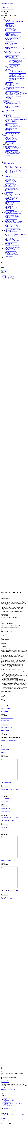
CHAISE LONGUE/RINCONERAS (15, 21)
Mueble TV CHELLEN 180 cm (7, 742)
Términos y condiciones (8, 1100)
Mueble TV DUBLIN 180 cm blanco (8, 792)
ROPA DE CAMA (10, 137)
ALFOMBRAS (9, 143)
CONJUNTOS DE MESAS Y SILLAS (15, 46)
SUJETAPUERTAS (11, 120)
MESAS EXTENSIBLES (12, 35)
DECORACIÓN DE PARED (13, 121)
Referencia (3, 596)
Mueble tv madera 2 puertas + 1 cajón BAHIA (10, 890)
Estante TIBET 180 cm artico (7, 801)
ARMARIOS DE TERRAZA (13, 152)
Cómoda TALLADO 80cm (6, 720)
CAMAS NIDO (10, 67)
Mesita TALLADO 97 (5, 711)
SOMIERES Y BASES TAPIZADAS (15, 87)
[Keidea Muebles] (5, 1082)
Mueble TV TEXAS (4, 830)
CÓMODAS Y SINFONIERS (13, 66)
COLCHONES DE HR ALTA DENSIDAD (16, 93)
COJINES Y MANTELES (12, 142)
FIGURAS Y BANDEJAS (12, 125)
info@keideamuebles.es (6, 1121)
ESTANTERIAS (10, 41)
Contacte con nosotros (8, 3)
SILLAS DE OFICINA (14, 64)
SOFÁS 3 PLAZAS (11, 29)
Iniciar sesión (4, 264)
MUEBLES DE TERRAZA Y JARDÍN (12, 146)
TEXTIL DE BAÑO (11, 141)
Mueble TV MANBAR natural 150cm (8, 820)
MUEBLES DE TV (11, 33)
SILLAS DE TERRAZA (12, 150)
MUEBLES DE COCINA (15, 126)
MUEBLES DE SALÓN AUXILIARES (15, 48)
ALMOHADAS (10, 85)
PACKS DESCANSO (8, 88)
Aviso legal (6, 1108)
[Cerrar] (1, 1)
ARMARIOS (9, 53)
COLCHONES (9, 70)
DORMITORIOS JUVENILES (13, 83)
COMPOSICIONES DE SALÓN (14, 37)
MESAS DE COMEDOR (12, 47)
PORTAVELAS (10, 124)
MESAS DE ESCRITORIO (15, 60)
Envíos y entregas (7, 1102)
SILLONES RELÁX (11, 25)
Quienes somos (6, 4)
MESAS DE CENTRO (11, 34)
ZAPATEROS (9, 82)
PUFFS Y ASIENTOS (11, 128)
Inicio (4, 162)
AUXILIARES (9, 192)
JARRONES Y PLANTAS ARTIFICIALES (16, 119)
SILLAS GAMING (13, 65)
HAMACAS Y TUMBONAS (13, 148)
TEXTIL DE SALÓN (11, 138)
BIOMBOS (9, 129)
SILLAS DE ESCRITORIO (15, 61)
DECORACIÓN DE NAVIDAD (14, 118)
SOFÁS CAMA (10, 23)
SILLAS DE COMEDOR (12, 43)
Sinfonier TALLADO (5, 730)
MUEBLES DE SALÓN (9, 30)
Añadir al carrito (4, 615)
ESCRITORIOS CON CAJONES (17, 59)
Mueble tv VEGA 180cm (5, 811)
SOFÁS (5, 19)
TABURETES (9, 44)
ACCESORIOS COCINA (12, 188)
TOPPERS (11, 80)
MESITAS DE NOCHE (11, 56)
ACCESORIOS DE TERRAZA (13, 153)
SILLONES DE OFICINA (15, 62)
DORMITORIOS (7, 51)
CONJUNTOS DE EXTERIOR (13, 147)
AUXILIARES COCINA (12, 189)
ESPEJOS (8, 39)
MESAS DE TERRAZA (12, 151)
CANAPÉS (9, 84)
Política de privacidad (8, 1105)
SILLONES (9, 20)
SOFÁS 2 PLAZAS (11, 28)
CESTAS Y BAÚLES (11, 123)
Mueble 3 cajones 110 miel (6, 860)
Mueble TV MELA (4, 752)
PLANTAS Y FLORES (11, 116)
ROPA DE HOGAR (8, 135)
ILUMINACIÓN (7, 130)
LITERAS (8, 69)
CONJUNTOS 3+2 (10, 24)
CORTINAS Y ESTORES (12, 139)
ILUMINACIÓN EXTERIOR (13, 132)
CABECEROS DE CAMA (12, 55)
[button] (5, 17)
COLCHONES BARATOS (15, 71)
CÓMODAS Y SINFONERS (13, 52)
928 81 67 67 (5, 1089)
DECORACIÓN (7, 115)
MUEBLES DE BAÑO (8, 190)
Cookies (5, 1107)
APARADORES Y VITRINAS (13, 32)
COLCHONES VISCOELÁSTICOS (17, 73)
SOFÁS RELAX (10, 26)
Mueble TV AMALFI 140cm (6, 782)
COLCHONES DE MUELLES (16, 76)
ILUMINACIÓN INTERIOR (13, 133)
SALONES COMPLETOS (12, 38)
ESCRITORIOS (10, 57)
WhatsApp (12, 1089)
